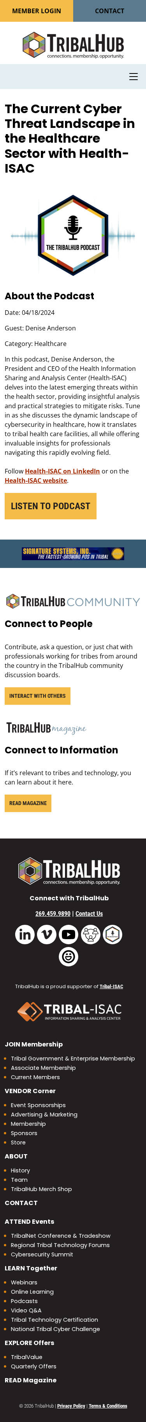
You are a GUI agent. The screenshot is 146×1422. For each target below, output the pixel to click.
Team (19, 1180)
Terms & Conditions (108, 1406)
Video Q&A (26, 1310)
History (20, 1170)
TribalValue (26, 1357)
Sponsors (24, 1133)
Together (31, 1268)
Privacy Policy (71, 1406)
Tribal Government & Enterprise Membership (73, 1058)
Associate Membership (43, 1068)
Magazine (30, 1380)
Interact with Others (37, 696)
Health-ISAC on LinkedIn (62, 471)
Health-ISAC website (36, 480)
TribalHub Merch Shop (41, 1189)
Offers (29, 1342)
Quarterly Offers (33, 1366)
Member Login (36, 11)
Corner (30, 1091)
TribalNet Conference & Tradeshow (61, 1236)
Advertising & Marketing (44, 1114)
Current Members (35, 1077)
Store (18, 1142)
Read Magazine (28, 803)
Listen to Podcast (50, 506)
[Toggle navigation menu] (133, 76)
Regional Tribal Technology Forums (60, 1245)
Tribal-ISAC (111, 986)
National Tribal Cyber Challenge (55, 1329)
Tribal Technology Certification (54, 1320)
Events (29, 1221)
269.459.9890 (52, 913)
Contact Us (89, 913)
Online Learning (32, 1292)
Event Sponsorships (38, 1105)
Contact (109, 11)
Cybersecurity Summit (42, 1254)
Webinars (24, 1282)
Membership (34, 1044)
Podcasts (24, 1301)
